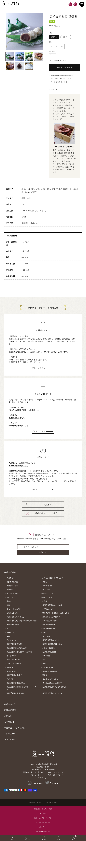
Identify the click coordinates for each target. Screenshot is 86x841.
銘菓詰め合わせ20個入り (15, 617)
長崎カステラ (47, 597)
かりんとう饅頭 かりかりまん (52, 578)
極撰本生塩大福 (12, 582)
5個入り (66, 37)
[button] (12, 838)
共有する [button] (54, 89)
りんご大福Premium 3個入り (52, 683)
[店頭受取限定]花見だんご (16, 683)
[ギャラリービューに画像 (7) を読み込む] (29, 66)
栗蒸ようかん (11, 671)
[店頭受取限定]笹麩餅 (14, 644)
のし (8, 628)
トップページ (10, 739)
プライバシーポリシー (43, 822)
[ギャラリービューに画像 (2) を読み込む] (19, 56)
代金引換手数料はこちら (18, 426)
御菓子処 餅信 (45, 831)
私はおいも (46, 589)
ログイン (40, 802)
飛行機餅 (10, 589)
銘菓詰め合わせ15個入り (51, 617)
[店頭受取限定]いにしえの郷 (52, 605)
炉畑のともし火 (47, 593)
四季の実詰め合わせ (49, 621)
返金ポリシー (43, 827)
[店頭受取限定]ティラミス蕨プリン (54, 687)
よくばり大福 (11, 656)
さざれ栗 (10, 679)
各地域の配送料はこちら (18, 466)
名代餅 (44, 601)
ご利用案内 (46, 505)
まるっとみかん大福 (14, 609)
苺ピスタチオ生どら (14, 660)
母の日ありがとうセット (51, 679)
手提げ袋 (52, 51)
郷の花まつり (11, 597)
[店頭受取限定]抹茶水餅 (50, 640)
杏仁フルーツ (11, 640)
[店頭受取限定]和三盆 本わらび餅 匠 (19, 652)
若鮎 (44, 632)
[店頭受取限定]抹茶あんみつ (52, 644)
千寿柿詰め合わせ (13, 625)
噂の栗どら (11, 578)
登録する (43, 552)
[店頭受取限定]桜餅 (49, 652)
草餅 (8, 636)
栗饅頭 (44, 675)
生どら (44, 582)
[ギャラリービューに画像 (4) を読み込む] (38, 56)
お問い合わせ (10, 733)
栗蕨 (44, 663)
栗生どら (10, 667)
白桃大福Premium (48, 628)
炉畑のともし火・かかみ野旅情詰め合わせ (22, 621)
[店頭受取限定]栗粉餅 (49, 671)
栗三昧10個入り (48, 667)
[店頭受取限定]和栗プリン (16, 675)
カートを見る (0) (51, 802)
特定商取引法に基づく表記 (43, 809)
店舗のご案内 (10, 710)
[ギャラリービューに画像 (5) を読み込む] (10, 66)
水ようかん (46, 636)
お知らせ (8, 716)
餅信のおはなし (11, 704)
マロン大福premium (14, 663)
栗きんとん (46, 660)
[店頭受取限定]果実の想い (16, 693)
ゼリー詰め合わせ (48, 625)
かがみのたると (47, 609)
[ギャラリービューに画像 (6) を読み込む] (19, 66)
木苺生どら (11, 632)
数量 (50, 42)
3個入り (54, 37)
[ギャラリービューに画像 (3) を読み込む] (29, 56)
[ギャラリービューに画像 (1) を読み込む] (10, 56)
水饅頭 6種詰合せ (48, 648)
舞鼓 (8, 605)
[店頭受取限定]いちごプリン (52, 693)
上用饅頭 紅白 (12, 586)
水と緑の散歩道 (12, 593)
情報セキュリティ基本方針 (43, 818)
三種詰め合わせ (12, 613)
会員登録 (32, 802)
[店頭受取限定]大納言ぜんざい (17, 648)
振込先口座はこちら (17, 418)
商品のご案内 (10, 572)
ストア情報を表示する (59, 82)
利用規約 (43, 813)
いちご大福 (46, 656)
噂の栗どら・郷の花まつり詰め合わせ (55, 613)
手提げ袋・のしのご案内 (46, 513)
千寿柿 (9, 601)
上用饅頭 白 (47, 586)
